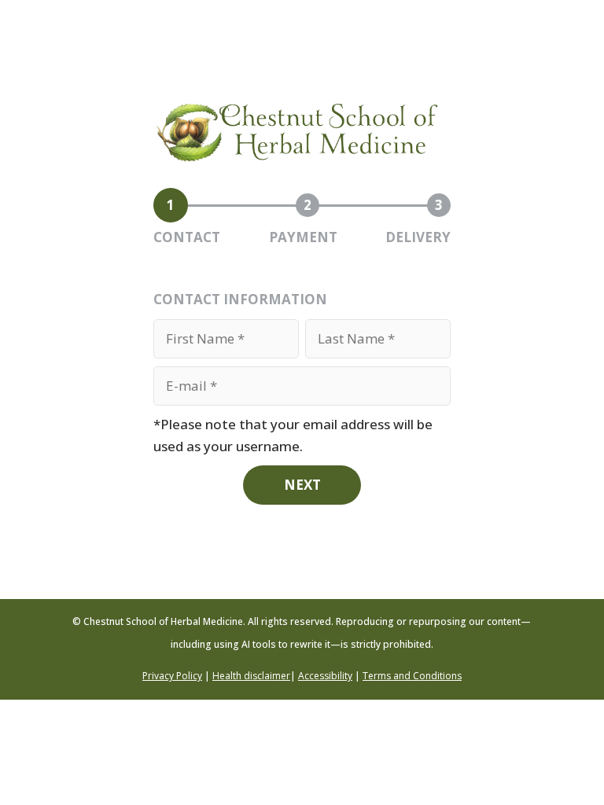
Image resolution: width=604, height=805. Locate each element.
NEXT (302, 485)
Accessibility (325, 675)
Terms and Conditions (412, 675)
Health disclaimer (251, 675)
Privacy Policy (172, 675)
